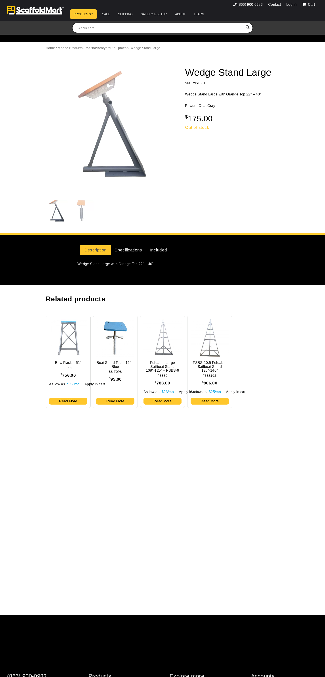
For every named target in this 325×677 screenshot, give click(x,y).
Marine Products (70, 48)
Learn (199, 14)
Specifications (128, 250)
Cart (311, 4)
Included (158, 250)
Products (82, 14)
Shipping (125, 14)
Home (50, 48)
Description (95, 250)
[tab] (95, 250)
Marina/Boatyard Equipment (107, 48)
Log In (291, 4)
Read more (68, 401)
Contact (274, 4)
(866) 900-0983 (249, 4)
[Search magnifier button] (248, 28)
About (180, 14)
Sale (106, 14)
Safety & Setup (154, 14)
